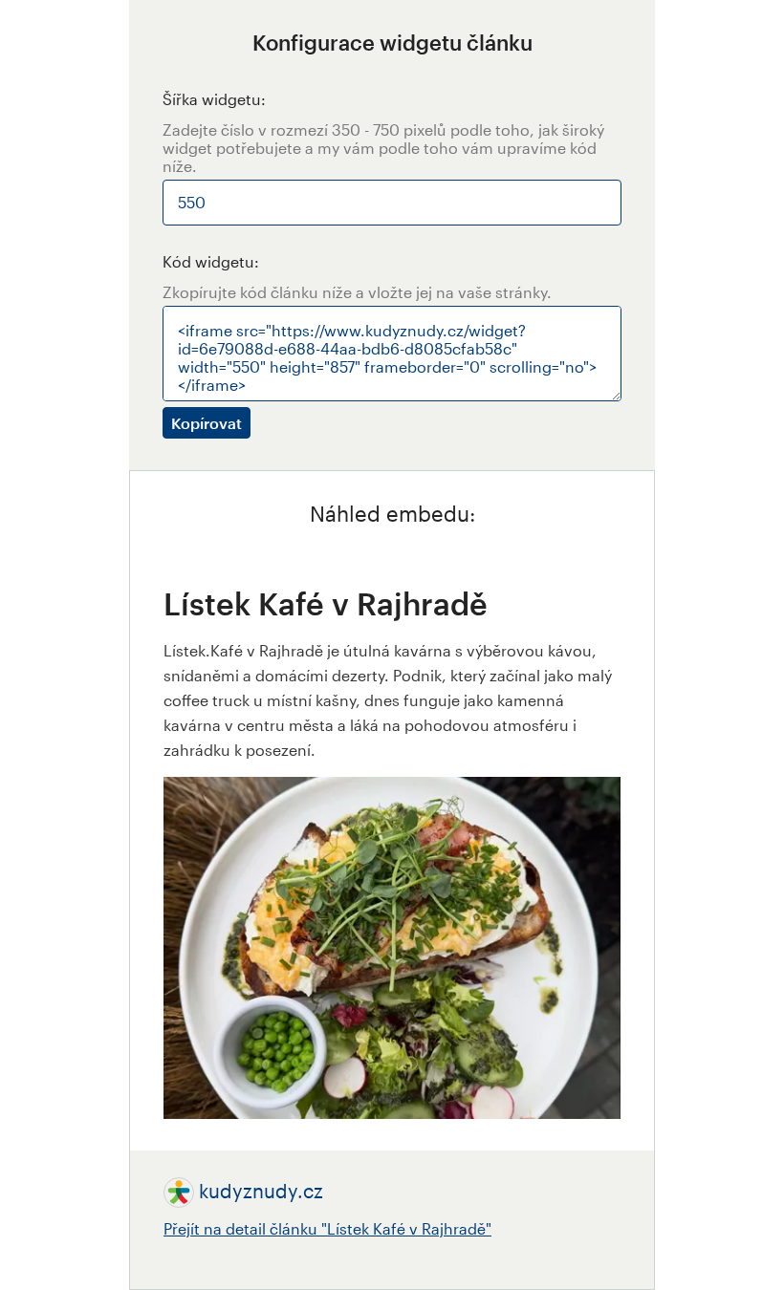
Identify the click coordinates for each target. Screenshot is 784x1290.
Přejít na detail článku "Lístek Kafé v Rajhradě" (327, 1228)
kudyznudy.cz (261, 1190)
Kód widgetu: (211, 261)
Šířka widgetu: (214, 99)
